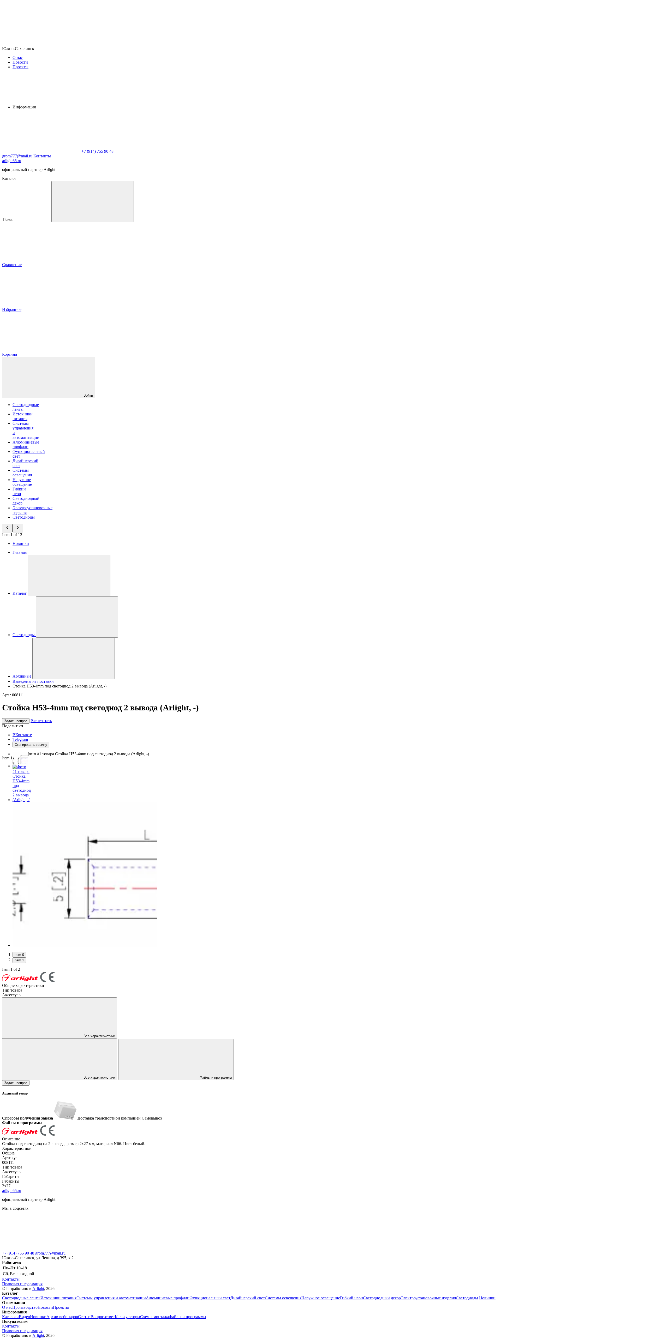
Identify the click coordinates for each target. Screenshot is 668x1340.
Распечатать (41, 720)
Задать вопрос (15, 721)
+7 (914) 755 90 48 (18, 1253)
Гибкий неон (19, 491)
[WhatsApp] (41, 151)
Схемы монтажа (154, 1316)
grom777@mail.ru (50, 1253)
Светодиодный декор (382, 1298)
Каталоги (10, 1316)
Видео (24, 1316)
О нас (18, 57)
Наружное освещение (22, 482)
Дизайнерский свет (247, 1298)
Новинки (21, 543)
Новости (20, 62)
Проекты (20, 67)
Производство (25, 1307)
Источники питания (23, 416)
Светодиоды (24, 517)
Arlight (38, 1288)
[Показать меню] (69, 575)
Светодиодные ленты (21, 1298)
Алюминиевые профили (26, 444)
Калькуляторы (127, 1316)
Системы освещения (22, 472)
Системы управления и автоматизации (111, 1298)
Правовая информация (22, 1284)
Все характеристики (98, 1036)
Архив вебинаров (62, 1316)
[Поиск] (92, 201)
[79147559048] (41, 1248)
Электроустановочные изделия (428, 1298)
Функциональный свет (209, 1298)
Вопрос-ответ (103, 1316)
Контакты (42, 156)
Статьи (84, 1316)
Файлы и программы (215, 1077)
